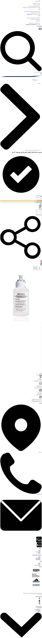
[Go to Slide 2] (35, 268)
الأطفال (39, 552)
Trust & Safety (39, 200)
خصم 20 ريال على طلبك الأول (27, 593)
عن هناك (39, 611)
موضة (39, 550)
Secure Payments (38, 202)
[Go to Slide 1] (39, 268)
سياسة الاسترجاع (37, 609)
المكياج (39, 556)
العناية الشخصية (38, 559)
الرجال (39, 563)
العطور (39, 557)
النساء (39, 564)
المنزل (39, 553)
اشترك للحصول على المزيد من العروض (36, 593)
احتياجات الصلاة (38, 551)
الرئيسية (39, 83)
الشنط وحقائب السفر (37, 565)
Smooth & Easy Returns (38, 201)
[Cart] (41, 73)
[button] (21, 296)
